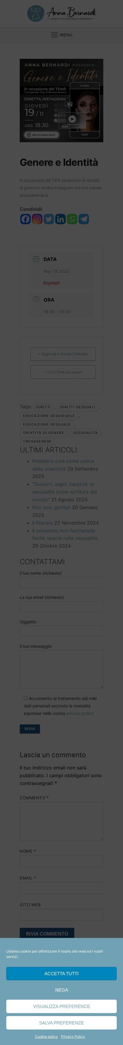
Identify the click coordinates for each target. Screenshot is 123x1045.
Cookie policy (46, 1036)
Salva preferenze (61, 1022)
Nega (61, 990)
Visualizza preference (61, 1006)
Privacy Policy (73, 1036)
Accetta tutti (61, 973)
